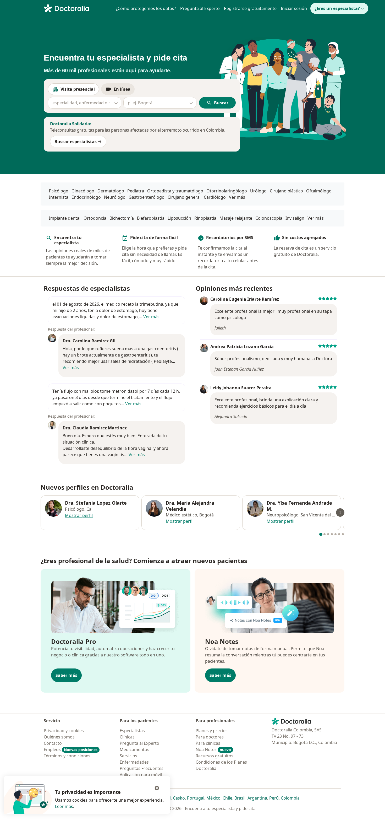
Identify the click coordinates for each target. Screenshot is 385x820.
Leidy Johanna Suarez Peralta (241, 388)
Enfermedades (134, 762)
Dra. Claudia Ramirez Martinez (95, 428)
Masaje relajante (235, 218)
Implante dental (64, 218)
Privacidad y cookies (64, 730)
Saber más (66, 675)
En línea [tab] (124, 90)
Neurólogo (114, 197)
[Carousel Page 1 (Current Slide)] (321, 534)
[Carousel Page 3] (328, 534)
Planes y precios (212, 730)
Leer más (64, 806)
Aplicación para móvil (141, 775)
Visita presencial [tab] (79, 90)
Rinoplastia (205, 218)
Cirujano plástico (286, 191)
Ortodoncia (95, 218)
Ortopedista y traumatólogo (175, 191)
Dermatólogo (110, 191)
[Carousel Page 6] (339, 534)
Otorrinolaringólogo (226, 191)
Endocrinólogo (86, 197)
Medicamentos (134, 749)
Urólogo (258, 191)
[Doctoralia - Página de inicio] (76, 8)
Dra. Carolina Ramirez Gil (89, 341)
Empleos (70, 749)
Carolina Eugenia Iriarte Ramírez (244, 299)
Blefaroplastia (150, 218)
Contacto (53, 743)
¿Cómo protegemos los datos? (146, 8)
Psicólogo (58, 191)
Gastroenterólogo (146, 197)
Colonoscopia (268, 218)
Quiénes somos (59, 737)
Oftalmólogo (319, 191)
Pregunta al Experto (200, 8)
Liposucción (179, 218)
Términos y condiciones (67, 756)
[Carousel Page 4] (332, 534)
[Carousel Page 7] (343, 534)
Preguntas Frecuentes (141, 768)
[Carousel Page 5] (335, 534)
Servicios (128, 756)
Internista (58, 197)
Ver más (237, 197)
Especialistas (132, 730)
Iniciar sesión (294, 8)
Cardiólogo (215, 197)
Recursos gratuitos (214, 756)
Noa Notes (213, 749)
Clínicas (127, 737)
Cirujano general (184, 197)
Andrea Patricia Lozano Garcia (242, 346)
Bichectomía (121, 218)
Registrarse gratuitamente (250, 8)
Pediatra (135, 191)
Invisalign (294, 218)
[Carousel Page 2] (324, 534)
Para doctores (210, 737)
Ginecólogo (83, 191)
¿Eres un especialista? (337, 8)
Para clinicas (208, 743)
